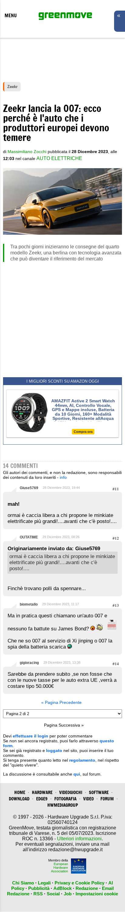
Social (53, 893)
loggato (54, 750)
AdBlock (62, 888)
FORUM (107, 799)
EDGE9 (42, 799)
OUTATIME (29, 537)
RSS (38, 893)
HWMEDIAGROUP (62, 805)
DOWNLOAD (19, 799)
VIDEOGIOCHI (70, 792)
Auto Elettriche (59, 158)
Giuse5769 (29, 488)
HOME (19, 792)
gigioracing (29, 663)
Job (68, 893)
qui (76, 774)
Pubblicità (38, 888)
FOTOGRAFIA (65, 799)
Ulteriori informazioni (79, 838)
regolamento (82, 760)
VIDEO (88, 799)
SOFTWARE (99, 792)
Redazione (87, 888)
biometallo (29, 604)
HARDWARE (42, 792)
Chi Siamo (23, 882)
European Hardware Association (59, 867)
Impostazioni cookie (97, 893)
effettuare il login (30, 736)
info (63, 477)
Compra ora (83, 431)
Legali (44, 882)
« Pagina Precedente (61, 702)
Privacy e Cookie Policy (79, 882)
